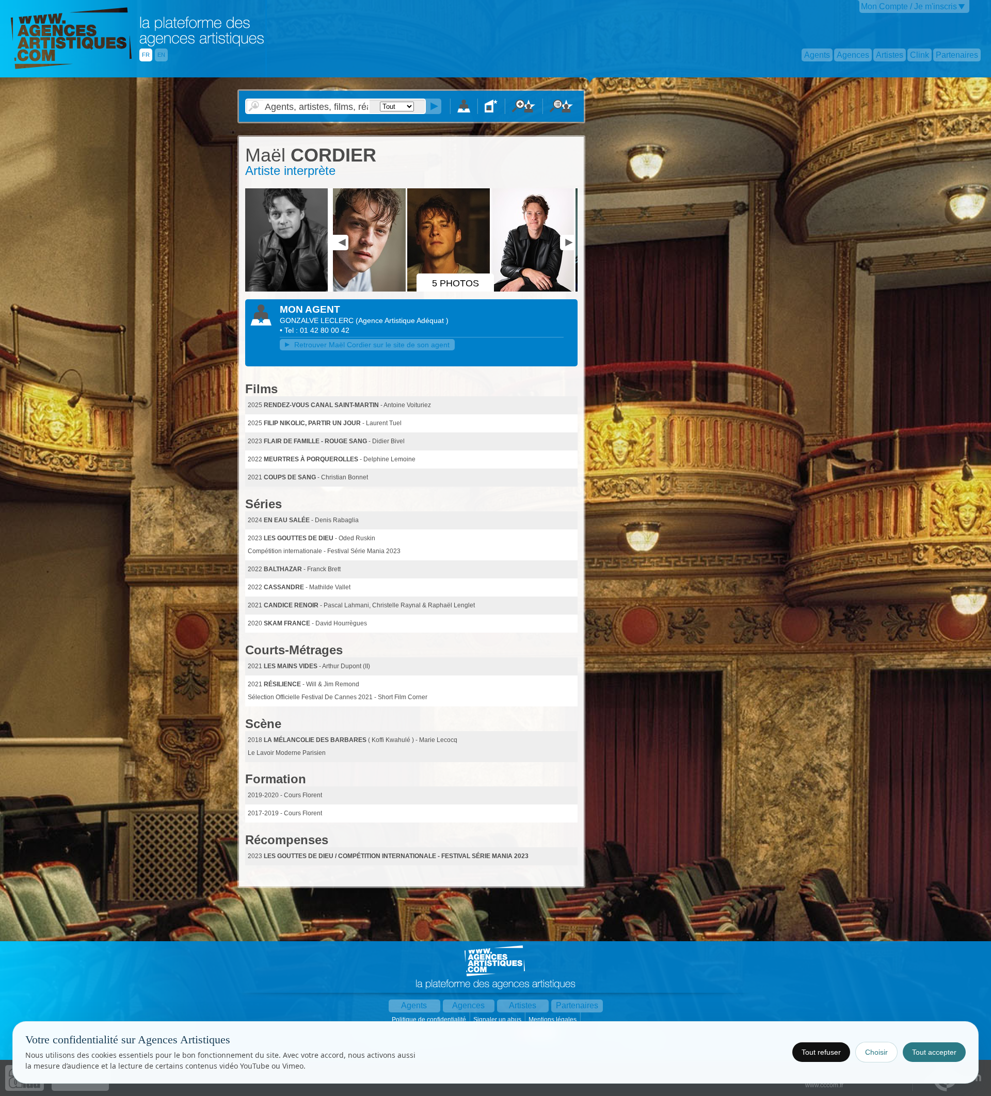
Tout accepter (934, 1052)
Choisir (876, 1052)
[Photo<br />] (288, 289)
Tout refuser (821, 1052)
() (402, 320)
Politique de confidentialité (430, 1019)
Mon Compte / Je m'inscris (909, 6)
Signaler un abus (498, 1019)
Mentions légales (553, 1019)
